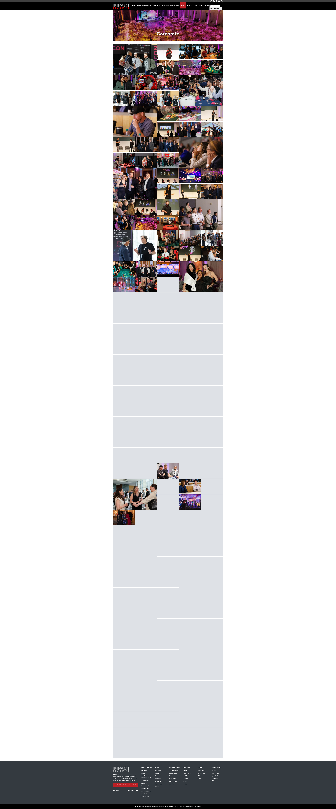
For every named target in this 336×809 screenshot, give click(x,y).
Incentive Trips (145, 788)
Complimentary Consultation (125, 785)
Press (185, 781)
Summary (214, 770)
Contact (206, 5)
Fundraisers (158, 784)
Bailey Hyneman (173, 776)
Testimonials (201, 773)
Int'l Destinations (146, 791)
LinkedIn (216, 1)
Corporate (158, 778)
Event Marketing (145, 786)
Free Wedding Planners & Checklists (175, 806)
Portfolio (189, 5)
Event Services (146, 5)
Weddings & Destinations (161, 5)
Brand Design (145, 796)
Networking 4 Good (215, 779)
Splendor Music (216, 776)
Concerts (144, 783)
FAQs (199, 776)
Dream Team (201, 770)
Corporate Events (146, 777)
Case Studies (187, 773)
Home (133, 5)
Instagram (211, 1)
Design (157, 786)
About (139, 5)
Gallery (183, 5)
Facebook (213, 1)
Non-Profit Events (146, 794)
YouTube (219, 1)
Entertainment (174, 5)
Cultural (157, 773)
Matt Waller (172, 778)
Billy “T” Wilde (173, 781)
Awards (185, 778)
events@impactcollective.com (194, 806)
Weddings (144, 770)
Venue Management (145, 774)
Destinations (159, 776)
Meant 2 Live (215, 773)
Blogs (199, 778)
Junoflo (171, 784)
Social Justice (197, 5)
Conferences (145, 780)
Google (221, 1)
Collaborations (187, 776)
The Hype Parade (174, 770)
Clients (185, 770)
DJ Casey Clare (173, 773)
